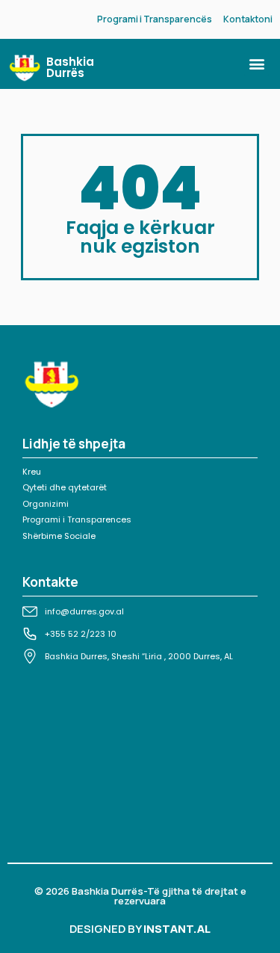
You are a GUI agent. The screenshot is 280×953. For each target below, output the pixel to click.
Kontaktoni (248, 19)
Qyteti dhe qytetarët (64, 487)
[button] (256, 64)
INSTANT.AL (177, 929)
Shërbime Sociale (59, 536)
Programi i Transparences (76, 519)
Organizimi (45, 504)
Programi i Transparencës (154, 19)
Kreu (31, 472)
